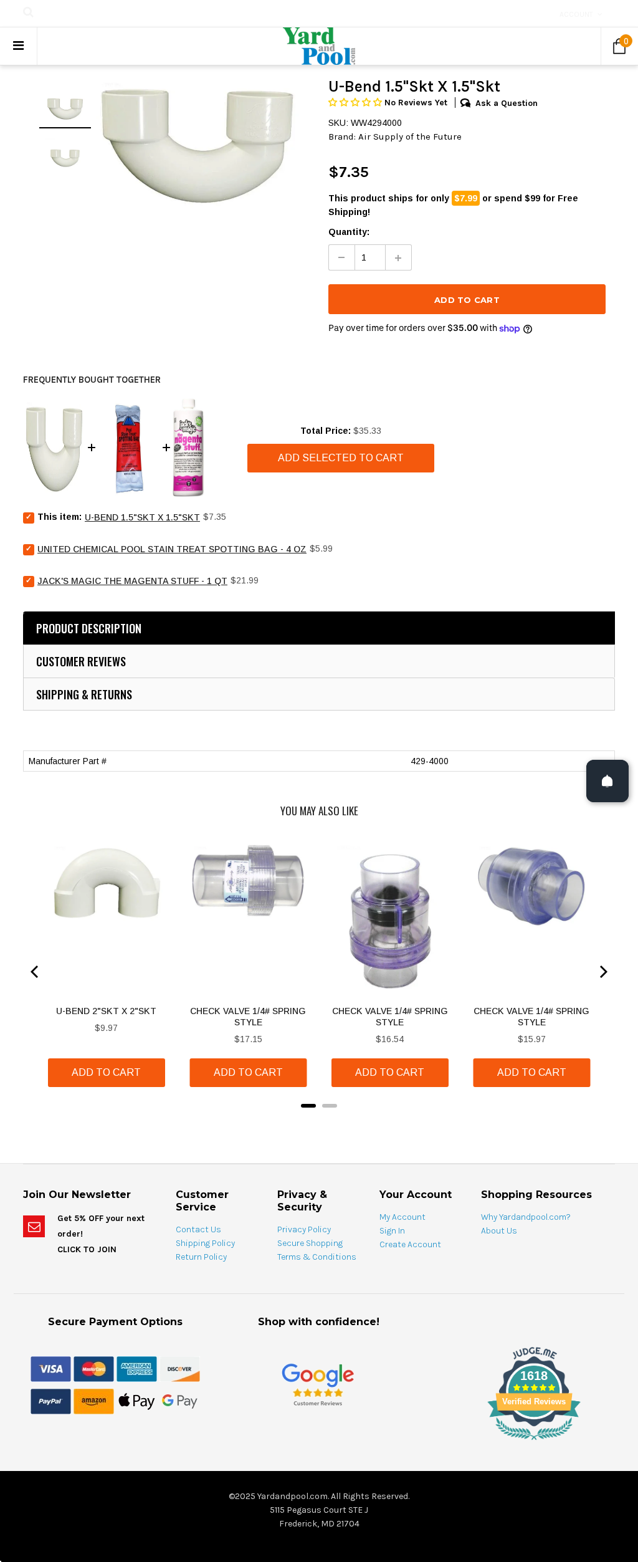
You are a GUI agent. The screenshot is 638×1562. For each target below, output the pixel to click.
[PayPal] (51, 1401)
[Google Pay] (180, 1401)
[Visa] (51, 1369)
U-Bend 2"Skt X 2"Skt (106, 1011)
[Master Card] (94, 1369)
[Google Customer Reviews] (317, 1384)
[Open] (607, 781)
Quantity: (348, 232)
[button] (356, 102)
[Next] (602, 971)
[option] (197, 144)
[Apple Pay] (137, 1401)
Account (576, 14)
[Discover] (180, 1369)
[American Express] (137, 1369)
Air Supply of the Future (410, 136)
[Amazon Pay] (94, 1401)
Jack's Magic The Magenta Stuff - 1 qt (132, 581)
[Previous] (35, 971)
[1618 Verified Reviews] (319, 1442)
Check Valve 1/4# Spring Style (248, 1016)
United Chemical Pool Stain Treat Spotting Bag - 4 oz (172, 549)
